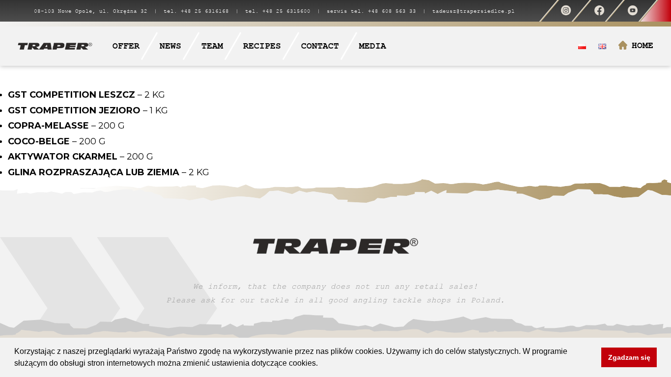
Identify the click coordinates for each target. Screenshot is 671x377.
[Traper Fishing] (55, 45)
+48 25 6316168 (205, 10)
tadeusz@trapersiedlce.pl (473, 10)
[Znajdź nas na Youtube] (632, 11)
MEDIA (372, 46)
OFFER (126, 46)
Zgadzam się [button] (629, 357)
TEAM (212, 46)
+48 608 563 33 (392, 10)
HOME (642, 45)
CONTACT (320, 46)
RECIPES (262, 46)
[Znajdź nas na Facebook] (599, 11)
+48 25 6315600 (286, 10)
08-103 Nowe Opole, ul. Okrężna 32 (90, 10)
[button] (321, 364)
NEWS (170, 46)
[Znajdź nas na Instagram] (565, 11)
